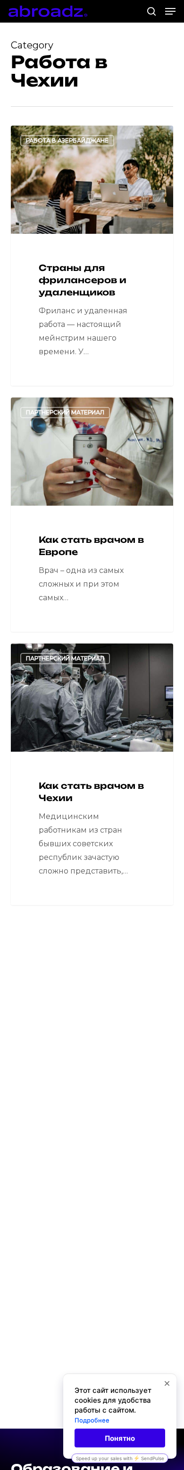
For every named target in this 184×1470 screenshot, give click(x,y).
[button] (170, 11)
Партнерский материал (65, 412)
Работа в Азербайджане (67, 140)
